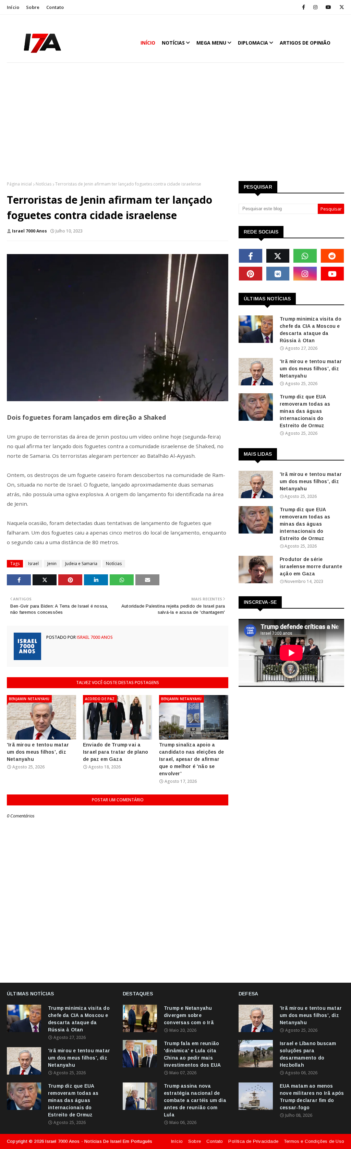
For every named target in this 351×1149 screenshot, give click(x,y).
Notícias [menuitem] (173, 42)
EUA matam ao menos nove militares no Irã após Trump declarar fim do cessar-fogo (312, 1096)
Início (13, 7)
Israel (33, 563)
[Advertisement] (175, 123)
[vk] (278, 273)
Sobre (32, 7)
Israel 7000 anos (29, 231)
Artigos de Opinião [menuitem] (305, 42)
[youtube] (328, 7)
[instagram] (315, 7)
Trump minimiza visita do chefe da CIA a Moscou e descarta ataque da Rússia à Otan (310, 329)
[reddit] (332, 256)
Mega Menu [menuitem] (211, 42)
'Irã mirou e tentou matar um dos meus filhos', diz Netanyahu (38, 752)
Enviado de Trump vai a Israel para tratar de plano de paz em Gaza (115, 752)
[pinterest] (251, 273)
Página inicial (19, 184)
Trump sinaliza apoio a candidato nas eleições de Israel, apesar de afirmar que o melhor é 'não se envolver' (191, 759)
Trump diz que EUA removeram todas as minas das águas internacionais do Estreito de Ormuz (305, 411)
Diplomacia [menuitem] (253, 42)
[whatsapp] (305, 256)
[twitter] (340, 7)
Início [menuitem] (148, 42)
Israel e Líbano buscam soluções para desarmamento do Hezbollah (308, 1054)
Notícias (43, 184)
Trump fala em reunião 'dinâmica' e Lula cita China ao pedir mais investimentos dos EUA (192, 1054)
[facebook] (303, 7)
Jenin (52, 563)
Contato (55, 7)
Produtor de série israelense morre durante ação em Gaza (311, 566)
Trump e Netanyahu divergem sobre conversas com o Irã (189, 1015)
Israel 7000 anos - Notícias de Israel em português (98, 1141)
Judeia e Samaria (81, 563)
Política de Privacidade (253, 1141)
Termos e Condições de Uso (314, 1141)
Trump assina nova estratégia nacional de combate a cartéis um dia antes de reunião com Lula (195, 1100)
